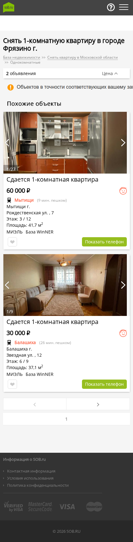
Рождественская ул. (27, 213)
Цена (107, 73)
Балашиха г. (19, 349)
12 (39, 355)
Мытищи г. (18, 206)
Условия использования (30, 478)
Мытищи (24, 200)
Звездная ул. (19, 355)
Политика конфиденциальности (38, 485)
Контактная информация (31, 471)
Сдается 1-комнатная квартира (52, 179)
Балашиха (25, 342)
